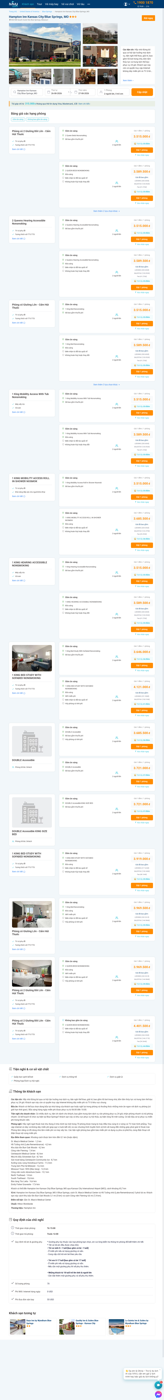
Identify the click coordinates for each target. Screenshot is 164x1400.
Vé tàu (80, 4)
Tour (39, 4)
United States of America (29, 12)
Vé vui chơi (67, 4)
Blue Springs (47, 12)
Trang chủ (13, 12)
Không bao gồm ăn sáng (37, 119)
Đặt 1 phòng (141, 150)
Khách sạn (28, 4)
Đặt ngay (148, 18)
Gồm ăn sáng (18, 119)
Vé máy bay (51, 4)
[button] (143, 1374)
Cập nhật (142, 92)
